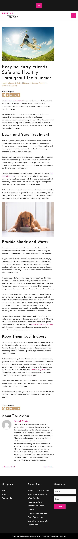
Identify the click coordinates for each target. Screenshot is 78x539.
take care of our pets (13, 101)
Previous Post (8, 467)
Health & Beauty (8, 83)
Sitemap (63, 536)
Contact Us (7, 498)
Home (4, 490)
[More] (18, 95)
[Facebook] (3, 95)
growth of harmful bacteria (42, 324)
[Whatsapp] (15, 95)
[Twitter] (7, 95)
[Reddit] (11, 95)
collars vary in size (39, 370)
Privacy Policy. (55, 536)
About (4, 494)
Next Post (49, 467)
